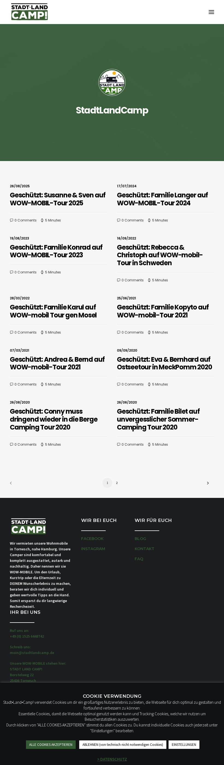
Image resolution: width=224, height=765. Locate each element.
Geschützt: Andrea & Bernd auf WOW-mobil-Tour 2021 (57, 363)
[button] (211, 12)
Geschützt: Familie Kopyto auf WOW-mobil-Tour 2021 (163, 311)
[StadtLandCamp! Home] (29, 12)
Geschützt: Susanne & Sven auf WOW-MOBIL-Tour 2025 (57, 199)
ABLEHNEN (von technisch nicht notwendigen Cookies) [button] (122, 744)
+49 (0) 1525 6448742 (27, 636)
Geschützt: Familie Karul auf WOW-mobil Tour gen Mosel (53, 311)
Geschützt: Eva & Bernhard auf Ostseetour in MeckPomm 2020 (164, 363)
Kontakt (144, 548)
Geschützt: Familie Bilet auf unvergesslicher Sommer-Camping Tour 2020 (158, 419)
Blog (140, 538)
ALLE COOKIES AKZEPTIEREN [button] (50, 744)
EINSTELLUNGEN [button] (184, 744)
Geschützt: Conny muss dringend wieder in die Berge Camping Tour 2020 (53, 419)
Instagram (93, 548)
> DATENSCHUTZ (112, 759)
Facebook (92, 538)
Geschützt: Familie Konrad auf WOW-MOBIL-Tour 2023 (56, 251)
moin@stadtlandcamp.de (32, 652)
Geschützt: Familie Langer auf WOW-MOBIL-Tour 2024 (162, 199)
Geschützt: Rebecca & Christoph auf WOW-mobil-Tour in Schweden (160, 255)
